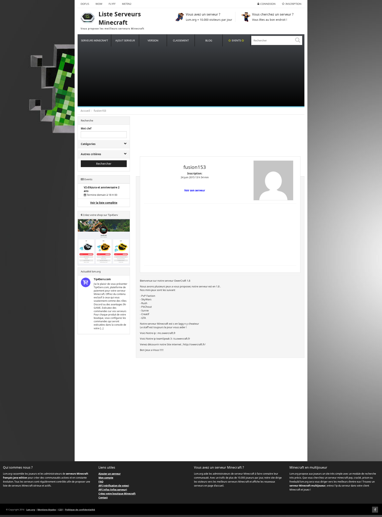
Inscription (293, 4)
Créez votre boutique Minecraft (116, 493)
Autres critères (91, 154)
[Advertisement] (197, 76)
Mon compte (105, 477)
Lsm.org (30, 509)
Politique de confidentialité (80, 509)
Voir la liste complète (103, 203)
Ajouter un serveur (109, 473)
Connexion (268, 4)
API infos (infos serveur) (112, 489)
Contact (103, 497)
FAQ (100, 481)
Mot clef (86, 128)
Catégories (88, 144)
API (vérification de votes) (113, 485)
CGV (60, 509)
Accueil (85, 111)
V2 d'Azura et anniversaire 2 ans (101, 189)
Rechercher (103, 163)
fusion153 (100, 111)
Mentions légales (46, 509)
